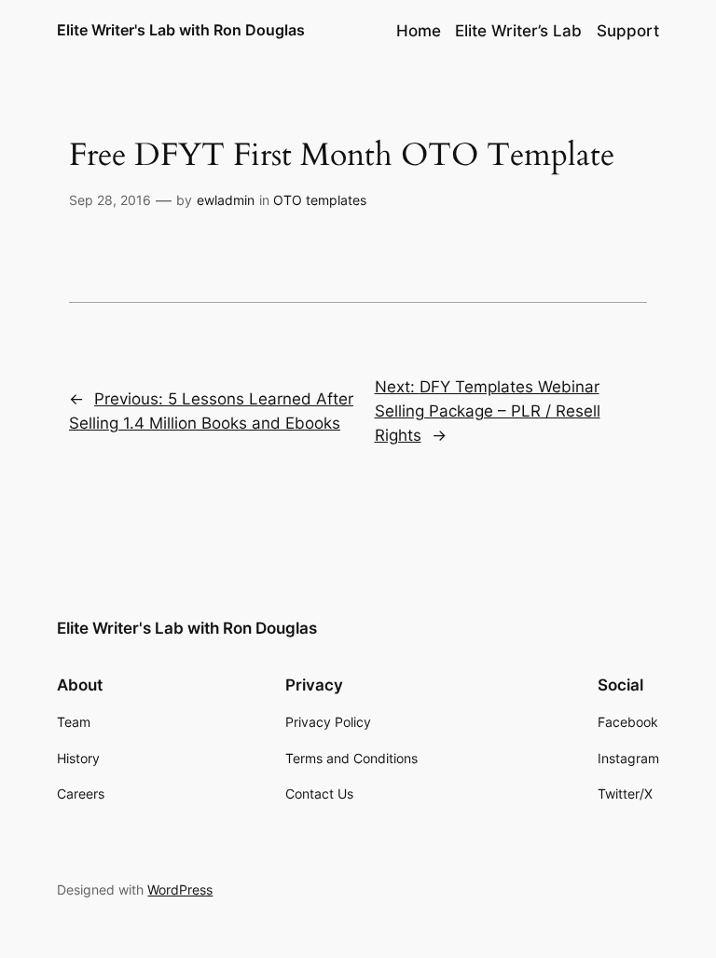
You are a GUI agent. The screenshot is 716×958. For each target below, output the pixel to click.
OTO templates (319, 200)
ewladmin (226, 200)
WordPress (180, 889)
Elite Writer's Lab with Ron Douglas (181, 30)
